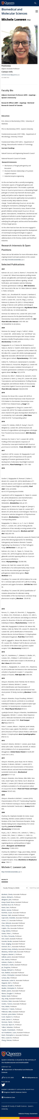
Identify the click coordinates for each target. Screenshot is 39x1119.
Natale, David (6, 996)
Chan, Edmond (6, 923)
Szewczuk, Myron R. (8, 1025)
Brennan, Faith (6, 915)
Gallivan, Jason (6, 957)
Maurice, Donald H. (8, 986)
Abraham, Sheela (7, 894)
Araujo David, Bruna (8, 902)
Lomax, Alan (6, 978)
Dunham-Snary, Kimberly (10, 949)
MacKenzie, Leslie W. (8, 980)
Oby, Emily (5, 999)
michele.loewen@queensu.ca (10, 75)
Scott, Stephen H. (7, 1017)
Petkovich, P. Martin (8, 1009)
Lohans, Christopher (8, 975)
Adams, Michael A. (7, 897)
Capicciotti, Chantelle (8, 918)
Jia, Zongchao (6, 967)
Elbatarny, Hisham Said (9, 952)
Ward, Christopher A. (8, 1035)
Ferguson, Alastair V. (8, 954)
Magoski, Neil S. (7, 983)
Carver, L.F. (5, 920)
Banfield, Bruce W (7, 905)
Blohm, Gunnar (6, 910)
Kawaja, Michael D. (8, 970)
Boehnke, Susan (7, 913)
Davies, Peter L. (7, 933)
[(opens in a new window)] (8, 3)
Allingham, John (7, 900)
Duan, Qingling (6, 944)
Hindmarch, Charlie (8, 965)
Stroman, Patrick (7, 1022)
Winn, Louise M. (7, 1038)
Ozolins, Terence (7, 1004)
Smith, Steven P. (7, 1019)
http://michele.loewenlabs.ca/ (11, 872)
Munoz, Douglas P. (8, 993)
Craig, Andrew (6, 931)
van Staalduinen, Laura (9, 1032)
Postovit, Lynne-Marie (9, 1014)
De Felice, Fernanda (8, 936)
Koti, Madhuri (6, 973)
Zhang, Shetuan (7, 1040)
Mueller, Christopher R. (9, 988)
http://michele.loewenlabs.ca (14, 260)
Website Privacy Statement (28, 1113)
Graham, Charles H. (8, 962)
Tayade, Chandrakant (9, 1030)
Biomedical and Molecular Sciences (14, 11)
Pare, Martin (6, 1006)
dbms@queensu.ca (31, 1077)
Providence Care (9, 1097)
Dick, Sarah (5, 939)
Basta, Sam (5, 907)
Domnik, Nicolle (7, 941)
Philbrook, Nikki (7, 1012)
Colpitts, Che (6, 928)
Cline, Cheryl (5, 926)
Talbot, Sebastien (7, 1027)
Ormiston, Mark (7, 1001)
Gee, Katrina (6, 959)
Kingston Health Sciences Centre (15, 1092)
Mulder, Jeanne (6, 991)
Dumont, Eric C (6, 946)
